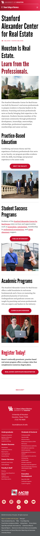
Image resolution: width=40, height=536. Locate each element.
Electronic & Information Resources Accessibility (24, 528)
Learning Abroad (5, 454)
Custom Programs (25, 483)
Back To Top (19, 390)
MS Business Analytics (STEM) (28, 441)
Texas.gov (22, 518)
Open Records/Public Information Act (11, 525)
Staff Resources (5, 477)
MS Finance (24, 444)
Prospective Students (6, 435)
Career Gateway (5, 464)
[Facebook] (4, 502)
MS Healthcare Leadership (27, 448)
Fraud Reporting (24, 521)
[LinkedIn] (11, 502)
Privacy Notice (32, 523)
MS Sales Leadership (26, 462)
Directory (3, 471)
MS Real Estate (24, 460)
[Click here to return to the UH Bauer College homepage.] (20, 409)
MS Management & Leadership (28, 456)
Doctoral (23, 470)
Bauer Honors (4, 452)
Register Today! (13, 352)
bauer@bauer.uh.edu (20, 424)
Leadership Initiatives (6, 449)
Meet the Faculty (20, 166)
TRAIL (17, 521)
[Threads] (19, 507)
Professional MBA (25, 435)
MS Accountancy (25, 439)
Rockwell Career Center (7, 462)
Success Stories (5, 456)
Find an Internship (20, 239)
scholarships (22, 227)
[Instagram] (19, 502)
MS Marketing (24, 458)
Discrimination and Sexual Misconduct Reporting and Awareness (18, 530)
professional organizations (13, 229)
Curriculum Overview (20, 310)
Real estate (7, 40)
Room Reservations (6, 479)
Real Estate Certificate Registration (20, 372)
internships (12, 227)
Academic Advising (6, 441)
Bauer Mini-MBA (25, 479)
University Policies (6, 532)
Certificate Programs (26, 481)
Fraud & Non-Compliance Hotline (10, 523)
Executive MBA (25, 437)
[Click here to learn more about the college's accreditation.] (20, 492)
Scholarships (4, 447)
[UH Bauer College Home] (10, 7)
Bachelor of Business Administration (6, 438)
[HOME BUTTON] (2, 40)
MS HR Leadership (25, 450)
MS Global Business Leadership (29, 446)
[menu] (37, 7)
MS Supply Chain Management (28, 464)
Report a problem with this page (9, 518)
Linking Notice (23, 523)
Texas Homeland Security (8, 521)
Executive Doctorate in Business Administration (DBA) (29, 467)
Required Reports (5, 528)
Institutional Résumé (27, 525)
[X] (26, 502)
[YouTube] (33, 502)
